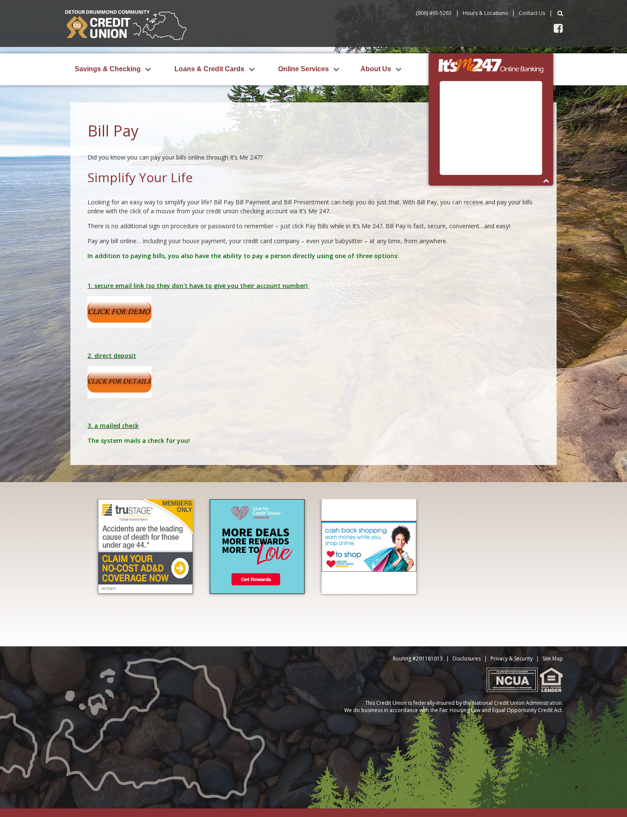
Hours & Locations (485, 13)
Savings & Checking (108, 69)
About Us (375, 69)
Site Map (553, 658)
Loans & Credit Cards (209, 69)
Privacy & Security (512, 658)
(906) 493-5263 (434, 13)
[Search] (560, 13)
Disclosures (467, 658)
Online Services (303, 69)
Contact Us (532, 13)
